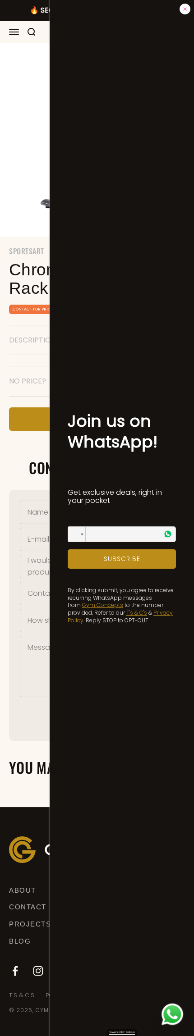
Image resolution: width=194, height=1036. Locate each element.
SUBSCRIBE (122, 558)
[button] (76, 534)
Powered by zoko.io (122, 1032)
